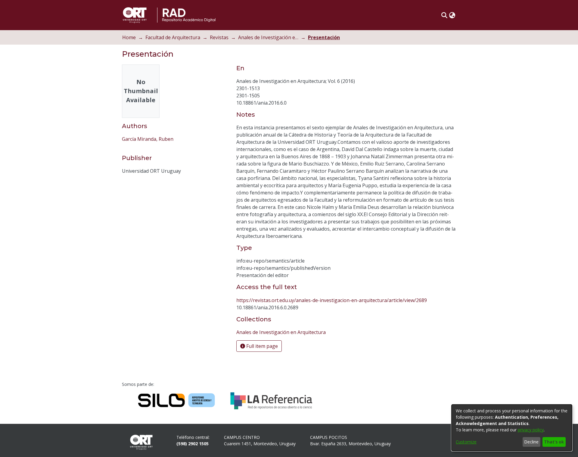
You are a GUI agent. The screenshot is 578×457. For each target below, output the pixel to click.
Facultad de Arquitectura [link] (172, 37)
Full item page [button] (261, 346)
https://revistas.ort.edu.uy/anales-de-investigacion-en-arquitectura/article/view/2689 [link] (331, 300)
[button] (444, 15)
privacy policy (531, 430)
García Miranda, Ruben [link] (147, 139)
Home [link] (129, 37)
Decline (531, 442)
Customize (466, 442)
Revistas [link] (219, 37)
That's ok (554, 442)
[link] (281, 332)
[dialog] (512, 428)
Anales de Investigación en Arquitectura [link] (268, 37)
